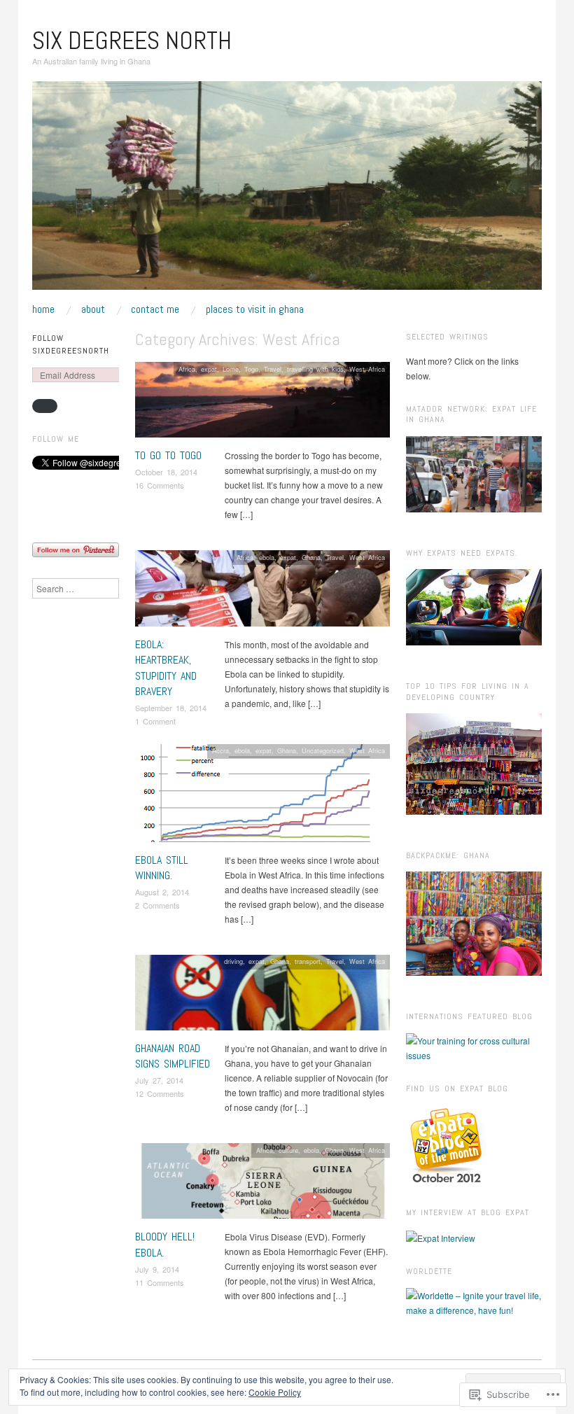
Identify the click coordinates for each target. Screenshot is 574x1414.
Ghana (311, 557)
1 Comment (155, 721)
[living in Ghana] (446, 1144)
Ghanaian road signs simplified (172, 1056)
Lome (231, 369)
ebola (266, 557)
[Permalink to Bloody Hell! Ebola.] (262, 1185)
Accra (220, 750)
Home (43, 309)
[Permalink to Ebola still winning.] (260, 796)
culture (288, 1150)
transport (308, 961)
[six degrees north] (287, 191)
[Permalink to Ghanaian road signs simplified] (262, 996)
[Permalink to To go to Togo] (262, 404)
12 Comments (159, 1093)
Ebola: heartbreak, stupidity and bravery (166, 668)
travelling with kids (315, 369)
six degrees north (132, 40)
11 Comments (159, 1282)
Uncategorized (323, 750)
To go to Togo (168, 455)
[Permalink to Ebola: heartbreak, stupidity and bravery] (262, 592)
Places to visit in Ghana (255, 309)
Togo (251, 369)
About (93, 309)
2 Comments (157, 905)
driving (233, 961)
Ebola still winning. (161, 868)
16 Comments (159, 485)
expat (209, 369)
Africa (186, 369)
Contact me (155, 309)
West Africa (367, 369)
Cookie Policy (274, 1392)
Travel (272, 369)
